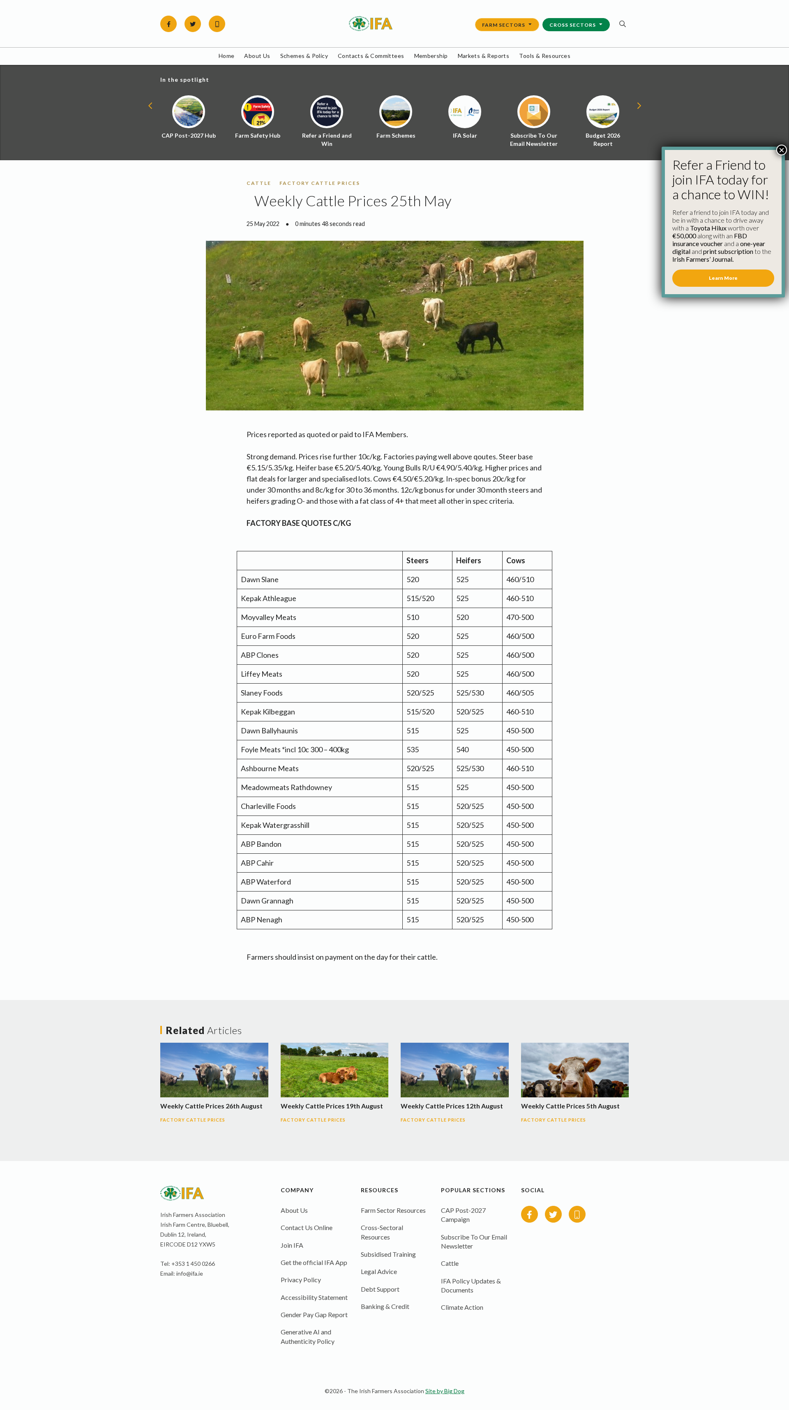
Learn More (723, 278)
